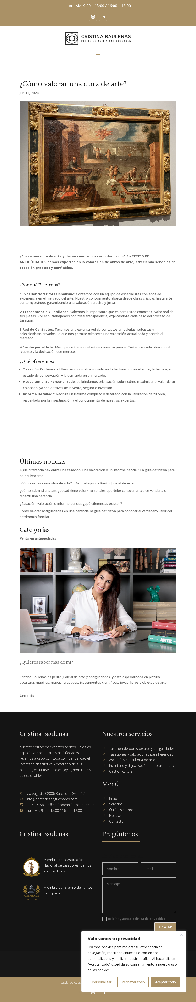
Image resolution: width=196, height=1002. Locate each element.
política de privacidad (149, 919)
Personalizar (101, 982)
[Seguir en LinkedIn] (103, 17)
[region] (133, 961)
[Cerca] (181, 935)
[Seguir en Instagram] (93, 17)
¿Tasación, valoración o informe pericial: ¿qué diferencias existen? (71, 503)
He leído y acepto (137, 919)
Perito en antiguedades (38, 538)
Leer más (27, 695)
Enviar (165, 927)
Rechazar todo (133, 982)
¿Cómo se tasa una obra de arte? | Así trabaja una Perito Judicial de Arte (77, 483)
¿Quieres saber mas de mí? (46, 662)
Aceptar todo (165, 982)
